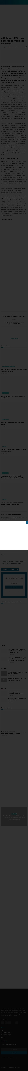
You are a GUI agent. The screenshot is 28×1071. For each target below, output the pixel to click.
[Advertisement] (14, 535)
